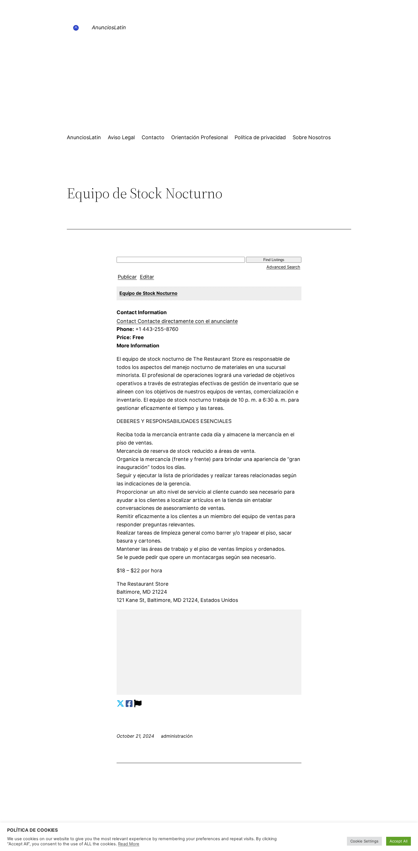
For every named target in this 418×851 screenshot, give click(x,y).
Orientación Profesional (199, 137)
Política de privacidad (260, 137)
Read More (128, 843)
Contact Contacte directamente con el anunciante (177, 321)
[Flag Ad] (138, 703)
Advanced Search (283, 266)
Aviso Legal (121, 137)
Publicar (127, 277)
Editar (147, 277)
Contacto (153, 137)
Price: (124, 337)
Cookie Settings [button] (364, 841)
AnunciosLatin (109, 27)
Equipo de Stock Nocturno (148, 293)
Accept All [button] (398, 841)
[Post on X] (120, 703)
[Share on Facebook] (129, 703)
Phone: (125, 329)
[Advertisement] (209, 84)
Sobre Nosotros (312, 137)
